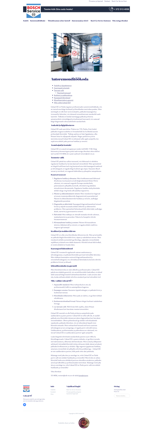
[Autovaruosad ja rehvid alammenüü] (88, 20)
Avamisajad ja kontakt (61, 88)
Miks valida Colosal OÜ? (62, 102)
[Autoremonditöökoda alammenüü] (45, 20)
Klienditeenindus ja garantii (63, 100)
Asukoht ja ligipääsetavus (63, 85)
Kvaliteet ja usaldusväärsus (63, 95)
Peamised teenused (64, 93)
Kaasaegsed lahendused (62, 97)
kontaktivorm (83, 375)
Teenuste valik (59, 90)
